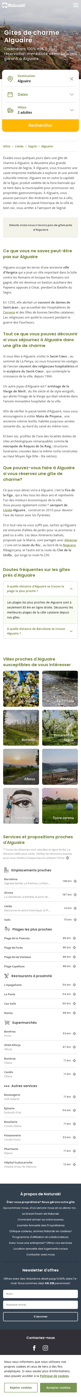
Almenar (70, 540)
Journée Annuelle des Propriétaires (41, 1225)
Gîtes (6, 146)
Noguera (69, 545)
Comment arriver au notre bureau (41, 1220)
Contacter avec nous (40, 1254)
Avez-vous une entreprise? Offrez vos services (40, 1243)
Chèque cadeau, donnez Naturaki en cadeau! (40, 1231)
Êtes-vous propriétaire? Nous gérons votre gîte (41, 1202)
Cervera (9, 312)
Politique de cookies (54, 1376)
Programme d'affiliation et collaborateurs (40, 1237)
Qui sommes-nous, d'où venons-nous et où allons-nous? (40, 1208)
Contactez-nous (40, 1337)
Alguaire (47, 146)
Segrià (32, 146)
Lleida (19, 146)
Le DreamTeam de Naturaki (40, 1214)
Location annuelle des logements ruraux (41, 1249)
